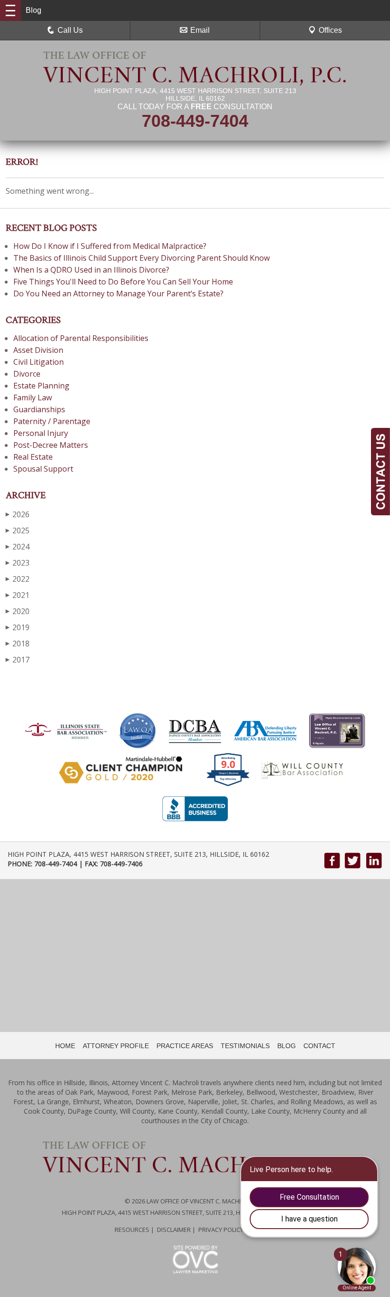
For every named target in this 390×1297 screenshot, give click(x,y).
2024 (17, 546)
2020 (17, 611)
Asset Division (38, 350)
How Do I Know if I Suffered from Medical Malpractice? (109, 246)
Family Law (32, 397)
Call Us (70, 30)
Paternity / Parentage (51, 421)
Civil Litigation (38, 362)
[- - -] (10, 10)
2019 (17, 627)
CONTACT (319, 1046)
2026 (17, 514)
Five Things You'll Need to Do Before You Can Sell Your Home (123, 281)
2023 (17, 563)
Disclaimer (174, 1229)
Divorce (26, 374)
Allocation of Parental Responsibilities (80, 338)
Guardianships (39, 409)
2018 (17, 643)
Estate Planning (41, 385)
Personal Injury (40, 433)
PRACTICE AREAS (184, 1046)
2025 (17, 530)
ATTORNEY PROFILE (116, 1046)
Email (200, 30)
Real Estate (33, 457)
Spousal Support (43, 469)
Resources (132, 1229)
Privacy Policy (221, 1229)
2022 (17, 579)
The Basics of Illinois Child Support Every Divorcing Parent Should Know (141, 258)
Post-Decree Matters (50, 445)
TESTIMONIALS (245, 1046)
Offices (330, 30)
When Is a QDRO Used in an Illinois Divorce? (91, 270)
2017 (17, 659)
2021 (17, 595)
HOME (65, 1046)
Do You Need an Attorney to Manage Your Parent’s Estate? (118, 293)
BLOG (286, 1046)
